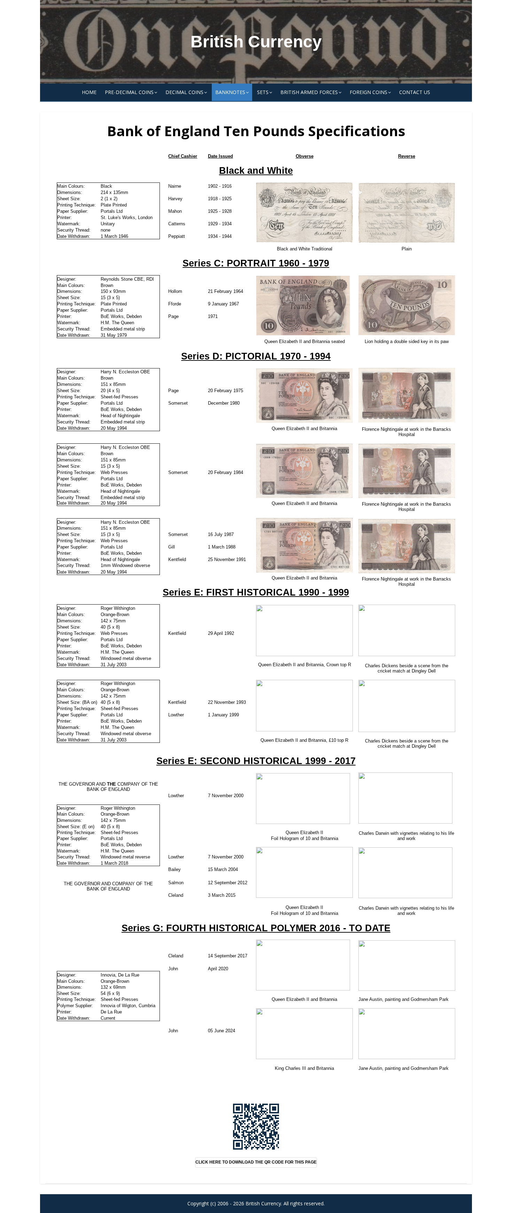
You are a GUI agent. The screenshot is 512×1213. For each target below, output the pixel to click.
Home (89, 92)
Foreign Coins (368, 92)
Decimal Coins (184, 92)
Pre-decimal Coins (129, 92)
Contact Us (414, 92)
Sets (263, 92)
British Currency (256, 41)
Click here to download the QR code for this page (256, 1162)
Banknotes (230, 92)
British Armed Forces (309, 92)
